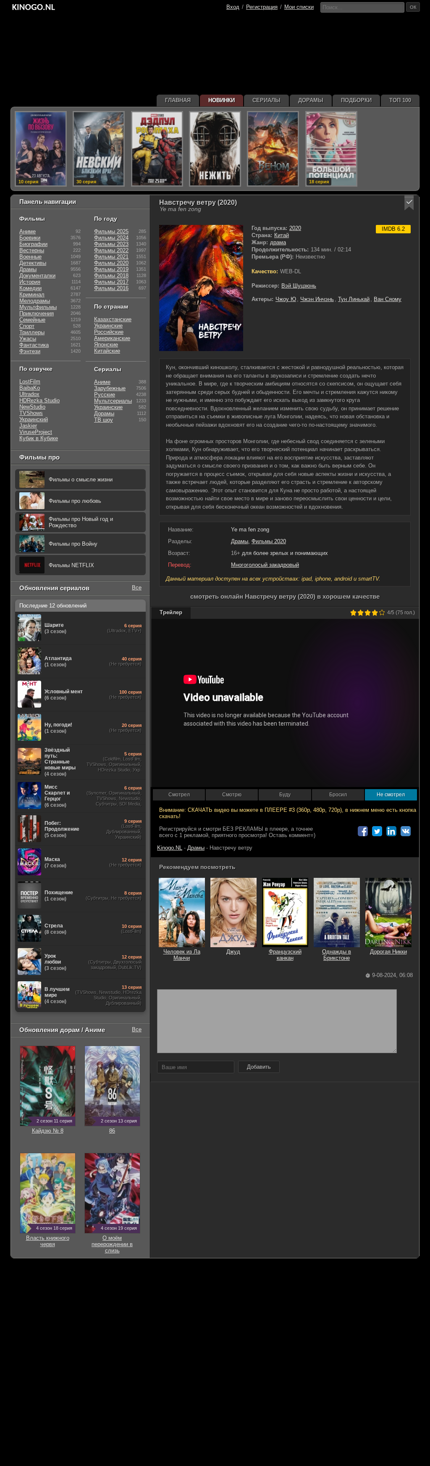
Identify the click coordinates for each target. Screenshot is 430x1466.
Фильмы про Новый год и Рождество (81, 522)
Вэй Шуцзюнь (298, 286)
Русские (104, 394)
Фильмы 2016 (111, 288)
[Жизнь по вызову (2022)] (41, 149)
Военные (30, 257)
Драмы (239, 541)
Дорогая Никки (388, 951)
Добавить (259, 1067)
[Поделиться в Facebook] (363, 831)
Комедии (30, 288)
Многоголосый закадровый (265, 565)
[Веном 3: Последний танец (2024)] (273, 149)
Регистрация (262, 7)
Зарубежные (110, 388)
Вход (232, 7)
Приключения (36, 313)
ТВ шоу (103, 420)
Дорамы (104, 413)
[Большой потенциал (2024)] (331, 149)
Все (137, 587)
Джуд (233, 951)
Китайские (107, 351)
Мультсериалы (113, 401)
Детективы (32, 263)
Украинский (33, 419)
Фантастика (34, 345)
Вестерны (31, 250)
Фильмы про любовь (75, 501)
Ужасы (27, 338)
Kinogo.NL (169, 848)
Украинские (108, 325)
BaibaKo (29, 388)
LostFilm (29, 381)
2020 (295, 228)
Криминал (32, 294)
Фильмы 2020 (269, 541)
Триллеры (32, 332)
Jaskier (28, 426)
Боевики (29, 238)
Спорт (26, 326)
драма (278, 242)
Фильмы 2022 (111, 250)
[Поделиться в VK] (406, 831)
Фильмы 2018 (111, 275)
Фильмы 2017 (111, 282)
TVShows (31, 413)
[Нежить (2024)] (215, 149)
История (29, 282)
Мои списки (299, 7)
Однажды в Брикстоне (336, 954)
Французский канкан (285, 954)
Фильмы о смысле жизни (81, 479)
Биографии (33, 244)
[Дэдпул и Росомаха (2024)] (157, 149)
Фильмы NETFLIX (71, 565)
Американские (112, 338)
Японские (106, 344)
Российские (108, 332)
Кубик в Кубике (38, 438)
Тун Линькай (354, 299)
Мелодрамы (34, 301)
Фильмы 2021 (111, 257)
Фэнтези (29, 351)
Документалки (37, 275)
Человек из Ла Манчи (181, 954)
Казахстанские (112, 319)
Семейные (32, 320)
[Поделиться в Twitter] (377, 831)
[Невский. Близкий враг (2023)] (99, 149)
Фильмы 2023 (111, 244)
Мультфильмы (38, 307)
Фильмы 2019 (111, 269)
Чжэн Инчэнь (317, 299)
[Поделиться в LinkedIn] (391, 831)
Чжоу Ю (285, 299)
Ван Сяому (387, 299)
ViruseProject (35, 432)
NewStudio (32, 407)
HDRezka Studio (39, 400)
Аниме (27, 231)
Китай (281, 235)
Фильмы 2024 (111, 238)
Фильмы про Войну (73, 544)
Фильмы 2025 (111, 231)
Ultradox (29, 394)
